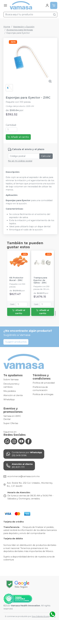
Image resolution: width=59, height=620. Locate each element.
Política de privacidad (44, 383)
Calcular (46, 156)
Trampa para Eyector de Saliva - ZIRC (40, 280)
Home (6, 26)
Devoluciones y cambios (11, 385)
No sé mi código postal (20, 161)
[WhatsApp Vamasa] (7, 441)
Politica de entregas (43, 394)
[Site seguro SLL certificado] (17, 584)
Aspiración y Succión (23, 26)
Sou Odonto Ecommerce (43, 616)
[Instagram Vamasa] (14, 441)
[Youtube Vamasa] (21, 441)
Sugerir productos (15, 341)
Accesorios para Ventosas (19, 30)
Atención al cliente (13, 395)
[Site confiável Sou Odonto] (17, 598)
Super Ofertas (10, 423)
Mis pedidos (9, 391)
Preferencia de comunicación (40, 389)
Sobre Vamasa (10, 379)
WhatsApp (9, 399)
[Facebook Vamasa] (28, 441)
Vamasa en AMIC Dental (12, 417)
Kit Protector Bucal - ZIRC (16, 279)
